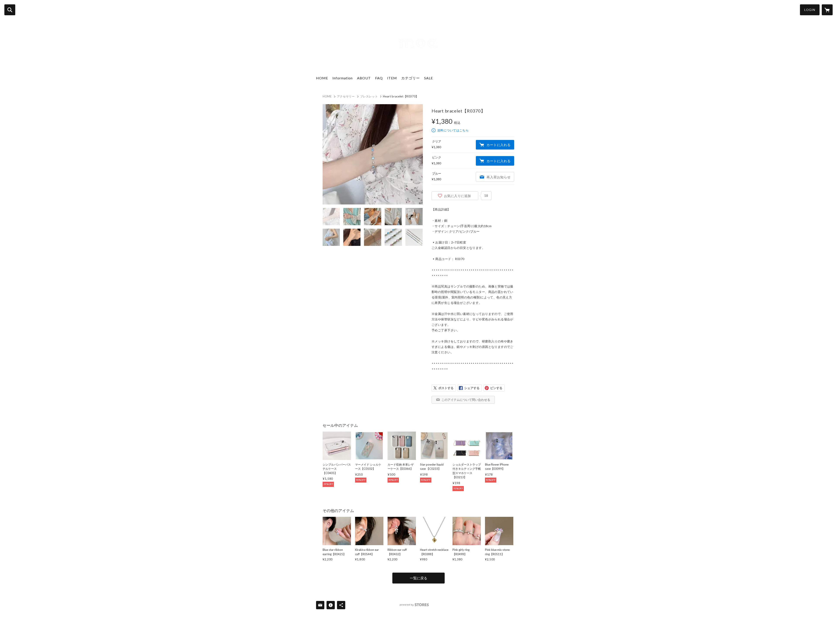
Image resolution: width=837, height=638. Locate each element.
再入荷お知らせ (498, 177)
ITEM (392, 78)
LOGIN (809, 10)
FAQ (379, 78)
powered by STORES (414, 604)
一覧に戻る (418, 578)
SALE (428, 78)
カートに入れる (498, 145)
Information (342, 78)
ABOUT (364, 78)
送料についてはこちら (453, 130)
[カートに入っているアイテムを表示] (827, 9)
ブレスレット (369, 96)
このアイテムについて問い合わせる (465, 400)
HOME (322, 78)
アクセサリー (346, 96)
